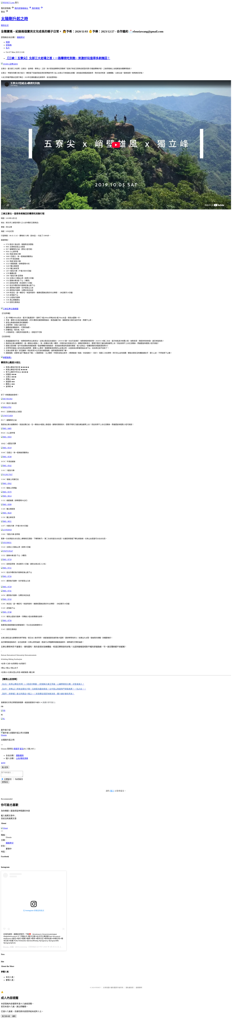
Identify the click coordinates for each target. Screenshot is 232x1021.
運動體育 (20, 756)
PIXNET (98, 987)
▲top (3, 763)
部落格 (9, 45)
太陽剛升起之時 (14, 19)
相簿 (8, 42)
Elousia (4, 735)
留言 (22, 749)
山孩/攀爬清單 (22, 758)
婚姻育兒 (21, 37)
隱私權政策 (130, 987)
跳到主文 (5, 25)
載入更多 (5, 767)
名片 (8, 48)
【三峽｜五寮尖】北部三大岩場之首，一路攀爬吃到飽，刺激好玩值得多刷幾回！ (58, 58)
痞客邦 (16, 749)
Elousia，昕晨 (8, 947)
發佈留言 (5, 782)
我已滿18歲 (6, 1016)
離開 (13, 1016)
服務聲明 (139, 987)
